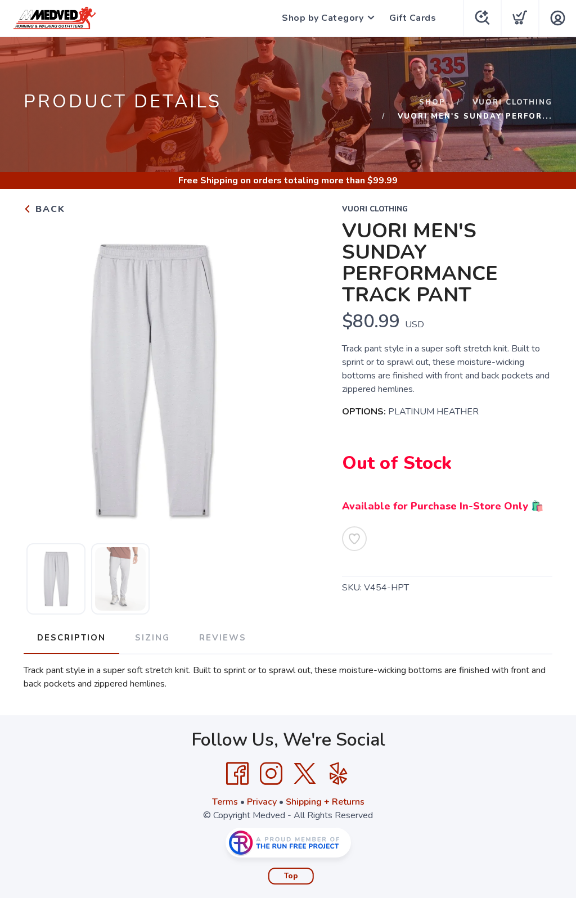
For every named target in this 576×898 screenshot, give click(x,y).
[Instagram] (271, 774)
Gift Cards (412, 18)
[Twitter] (305, 774)
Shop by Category (322, 18)
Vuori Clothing (512, 102)
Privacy (262, 802)
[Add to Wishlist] (354, 538)
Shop (432, 102)
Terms (225, 802)
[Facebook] (237, 774)
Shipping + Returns (325, 802)
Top (291, 876)
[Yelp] (339, 774)
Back (48, 209)
